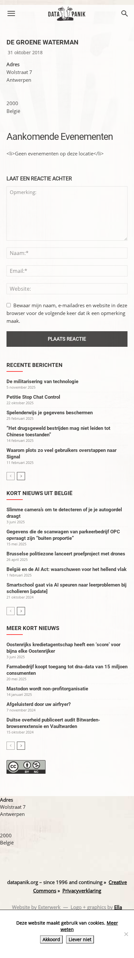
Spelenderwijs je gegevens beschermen (50, 413)
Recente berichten (34, 365)
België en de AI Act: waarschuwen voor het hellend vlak (67, 569)
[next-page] (21, 476)
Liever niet (80, 939)
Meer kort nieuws (33, 628)
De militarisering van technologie (42, 381)
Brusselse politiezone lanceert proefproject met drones (66, 554)
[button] (11, 13)
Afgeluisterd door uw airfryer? (39, 704)
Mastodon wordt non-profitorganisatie (47, 689)
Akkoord (51, 939)
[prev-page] (11, 476)
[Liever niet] (126, 934)
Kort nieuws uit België (40, 493)
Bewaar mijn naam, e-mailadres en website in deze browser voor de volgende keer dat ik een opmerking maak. (67, 313)
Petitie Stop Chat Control (33, 397)
